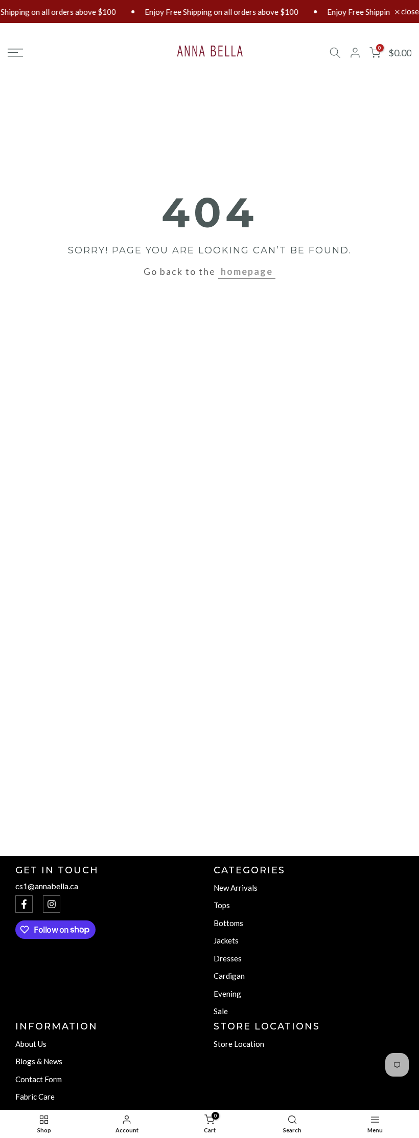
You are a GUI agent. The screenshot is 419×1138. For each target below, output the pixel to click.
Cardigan (229, 975)
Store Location (239, 1043)
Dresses (228, 958)
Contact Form (38, 1079)
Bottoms (228, 923)
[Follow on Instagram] (51, 904)
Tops (222, 905)
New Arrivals (236, 887)
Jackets (226, 940)
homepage (247, 271)
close (409, 11)
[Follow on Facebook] (24, 904)
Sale (221, 1011)
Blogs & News (38, 1061)
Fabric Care (35, 1096)
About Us (30, 1043)
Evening (227, 993)
